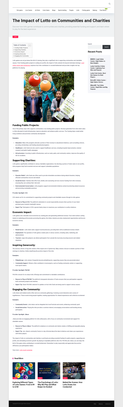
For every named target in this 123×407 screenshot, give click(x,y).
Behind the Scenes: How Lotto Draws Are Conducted (72, 384)
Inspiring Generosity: (20, 54)
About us (101, 403)
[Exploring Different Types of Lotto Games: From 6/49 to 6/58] (24, 370)
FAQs (95, 403)
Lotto (77, 10)
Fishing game (86, 10)
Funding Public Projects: (21, 48)
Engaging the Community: (22, 56)
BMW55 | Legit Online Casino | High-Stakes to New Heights (97, 61)
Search (90, 44)
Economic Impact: (20, 52)
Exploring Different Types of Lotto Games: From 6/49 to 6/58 (23, 384)
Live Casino (28, 10)
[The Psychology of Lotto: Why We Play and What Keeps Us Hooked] (49, 370)
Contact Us (107, 403)
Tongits (71, 10)
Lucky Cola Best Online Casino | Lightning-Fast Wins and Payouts (97, 68)
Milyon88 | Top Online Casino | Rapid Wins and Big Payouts (98, 87)
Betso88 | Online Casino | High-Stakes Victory (98, 81)
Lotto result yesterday (25, 350)
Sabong (95, 10)
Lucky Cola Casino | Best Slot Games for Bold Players (98, 75)
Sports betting (62, 10)
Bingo (53, 10)
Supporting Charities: (20, 50)
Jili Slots (37, 10)
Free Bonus (103, 10)
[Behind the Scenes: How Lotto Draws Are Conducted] (74, 370)
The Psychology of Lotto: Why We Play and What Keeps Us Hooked (48, 384)
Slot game (20, 10)
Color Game (46, 10)
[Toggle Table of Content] (29, 45)
